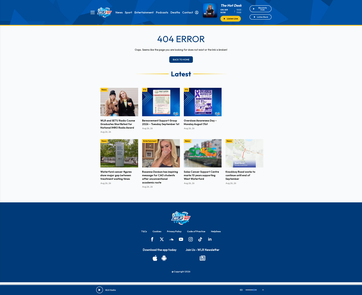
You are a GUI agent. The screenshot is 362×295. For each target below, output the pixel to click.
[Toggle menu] (92, 12)
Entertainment (144, 12)
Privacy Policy (174, 231)
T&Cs (144, 231)
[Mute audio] (241, 290)
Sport (128, 12)
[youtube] (181, 239)
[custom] (171, 239)
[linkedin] (210, 239)
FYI (144, 89)
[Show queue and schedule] (263, 290)
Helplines (216, 231)
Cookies (157, 231)
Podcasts (162, 12)
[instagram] (191, 239)
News (119, 12)
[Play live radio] (99, 290)
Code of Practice (196, 231)
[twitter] (162, 239)
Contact (187, 12)
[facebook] (152, 239)
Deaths (175, 12)
